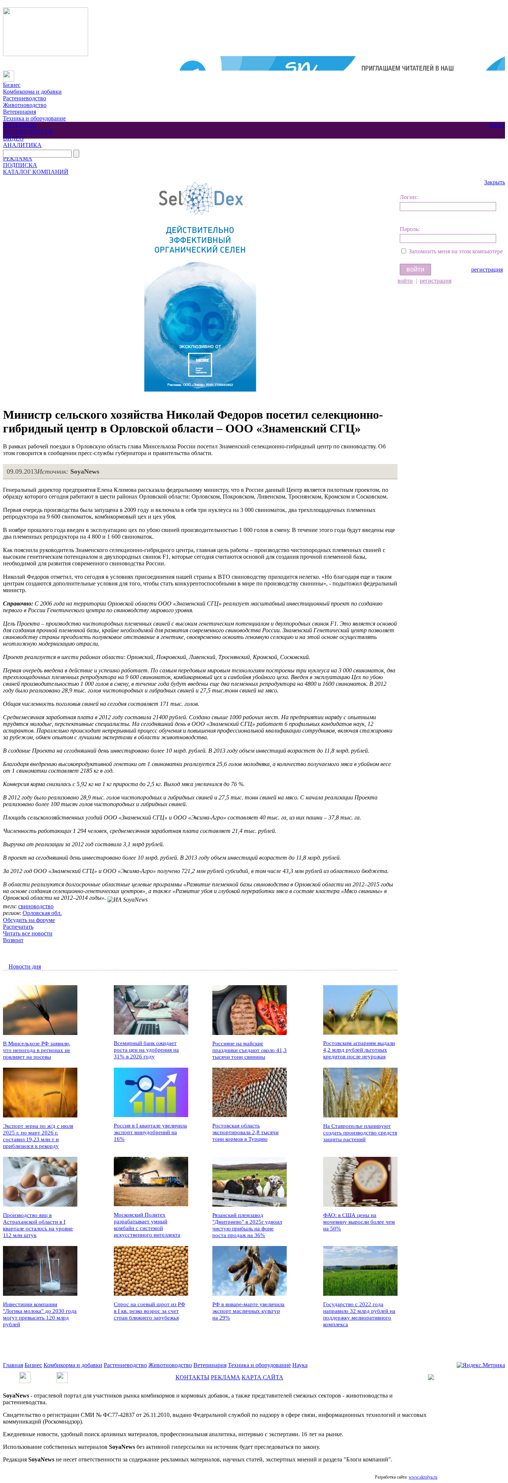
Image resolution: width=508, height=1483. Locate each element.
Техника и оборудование (34, 118)
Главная (13, 1365)
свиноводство (36, 906)
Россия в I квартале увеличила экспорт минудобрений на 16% (150, 1132)
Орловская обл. (42, 913)
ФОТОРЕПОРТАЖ (28, 132)
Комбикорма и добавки (32, 91)
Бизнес (11, 85)
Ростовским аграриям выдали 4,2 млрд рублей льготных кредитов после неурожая (359, 1049)
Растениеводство (24, 98)
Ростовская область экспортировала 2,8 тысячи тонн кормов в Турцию (245, 1132)
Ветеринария (19, 111)
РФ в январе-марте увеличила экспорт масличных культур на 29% (248, 1311)
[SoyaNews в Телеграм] (24, 1375)
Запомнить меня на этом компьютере (456, 251)
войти (405, 281)
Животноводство (24, 105)
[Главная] (8, 74)
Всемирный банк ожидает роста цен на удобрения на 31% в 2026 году (146, 1049)
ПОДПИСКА (20, 165)
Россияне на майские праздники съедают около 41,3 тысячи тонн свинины (249, 1050)
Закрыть (494, 182)
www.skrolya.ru (423, 1477)
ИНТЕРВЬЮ (19, 125)
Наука (496, 125)
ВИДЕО (13, 138)
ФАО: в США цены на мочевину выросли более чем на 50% (359, 1221)
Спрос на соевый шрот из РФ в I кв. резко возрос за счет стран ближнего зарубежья (149, 1311)
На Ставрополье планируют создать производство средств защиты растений (360, 1132)
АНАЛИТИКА (22, 145)
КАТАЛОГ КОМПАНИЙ (35, 172)
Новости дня (25, 966)
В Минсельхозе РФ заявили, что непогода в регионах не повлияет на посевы (36, 1050)
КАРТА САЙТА (262, 1377)
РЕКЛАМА (17, 158)
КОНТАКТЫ (192, 1377)
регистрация (487, 269)
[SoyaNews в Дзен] (62, 1375)
